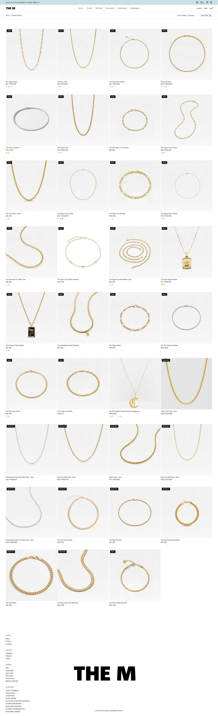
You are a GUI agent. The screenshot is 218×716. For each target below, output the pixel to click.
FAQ (7, 668)
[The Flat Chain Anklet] (31, 383)
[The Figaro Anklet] (135, 318)
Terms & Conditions (12, 690)
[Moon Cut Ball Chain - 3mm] (83, 449)
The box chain (62, 82)
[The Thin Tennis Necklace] (186, 318)
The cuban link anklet (64, 411)
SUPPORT (10, 687)
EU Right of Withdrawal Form (15, 709)
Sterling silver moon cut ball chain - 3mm (20, 477)
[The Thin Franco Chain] (31, 186)
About (8, 639)
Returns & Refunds (12, 681)
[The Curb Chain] (186, 54)
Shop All (89, 8)
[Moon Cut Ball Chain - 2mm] (186, 449)
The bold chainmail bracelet (170, 540)
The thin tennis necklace (169, 345)
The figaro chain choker (169, 148)
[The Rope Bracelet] (135, 512)
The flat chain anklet (13, 411)
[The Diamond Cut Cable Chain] (31, 252)
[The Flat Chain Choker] (83, 512)
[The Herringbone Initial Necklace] (83, 318)
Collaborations (122, 8)
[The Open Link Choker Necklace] (83, 252)
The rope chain (62, 148)
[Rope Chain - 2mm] (135, 449)
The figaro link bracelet (117, 213)
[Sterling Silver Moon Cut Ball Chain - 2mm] (31, 512)
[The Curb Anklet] (31, 575)
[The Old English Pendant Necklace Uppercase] (135, 383)
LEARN (8, 664)
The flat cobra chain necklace (67, 603)
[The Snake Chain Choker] (186, 186)
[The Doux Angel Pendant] (186, 252)
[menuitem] (81, 8)
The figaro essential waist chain (120, 279)
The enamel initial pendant (15, 345)
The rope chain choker (65, 213)
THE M (8, 635)
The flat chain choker (64, 540)
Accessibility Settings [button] (13, 711)
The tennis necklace (13, 148)
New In (81, 8)
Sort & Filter (204, 15)
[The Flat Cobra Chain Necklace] (83, 575)
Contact (8, 641)
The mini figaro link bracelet (119, 148)
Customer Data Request (13, 703)
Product (184, 15)
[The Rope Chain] (83, 120)
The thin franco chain (13, 213)
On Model (191, 15)
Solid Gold (98, 8)
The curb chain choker (117, 82)
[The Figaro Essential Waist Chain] (135, 252)
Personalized (110, 8)
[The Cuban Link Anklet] (83, 383)
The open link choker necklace (68, 279)
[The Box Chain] (83, 54)
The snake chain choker (169, 213)
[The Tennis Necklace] (31, 120)
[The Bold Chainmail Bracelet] (186, 512)
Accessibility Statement (13, 706)
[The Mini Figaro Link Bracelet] (135, 120)
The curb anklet (11, 603)
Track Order (10, 670)
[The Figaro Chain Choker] (186, 120)
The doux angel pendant (169, 279)
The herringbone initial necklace (68, 345)
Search (199, 8)
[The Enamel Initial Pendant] (31, 318)
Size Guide (9, 676)
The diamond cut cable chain (16, 279)
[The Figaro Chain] (31, 54)
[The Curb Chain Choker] (135, 54)
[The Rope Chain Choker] (83, 186)
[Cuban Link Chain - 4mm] (186, 383)
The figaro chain (11, 82)
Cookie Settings (11, 698)
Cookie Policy (10, 696)
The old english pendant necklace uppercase (124, 411)
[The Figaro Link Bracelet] (135, 186)
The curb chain (166, 82)
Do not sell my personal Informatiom (18, 701)
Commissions (134, 8)
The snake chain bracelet (117, 603)
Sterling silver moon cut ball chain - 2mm (20, 540)
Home (7, 15)
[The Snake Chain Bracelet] (135, 575)
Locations (9, 644)
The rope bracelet (115, 540)
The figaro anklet (115, 345)
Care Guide (9, 673)
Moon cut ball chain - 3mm (66, 477)
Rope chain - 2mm (115, 477)
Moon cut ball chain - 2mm (170, 477)
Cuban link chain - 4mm (169, 411)
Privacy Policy (10, 693)
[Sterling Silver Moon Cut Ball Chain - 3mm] (31, 449)
